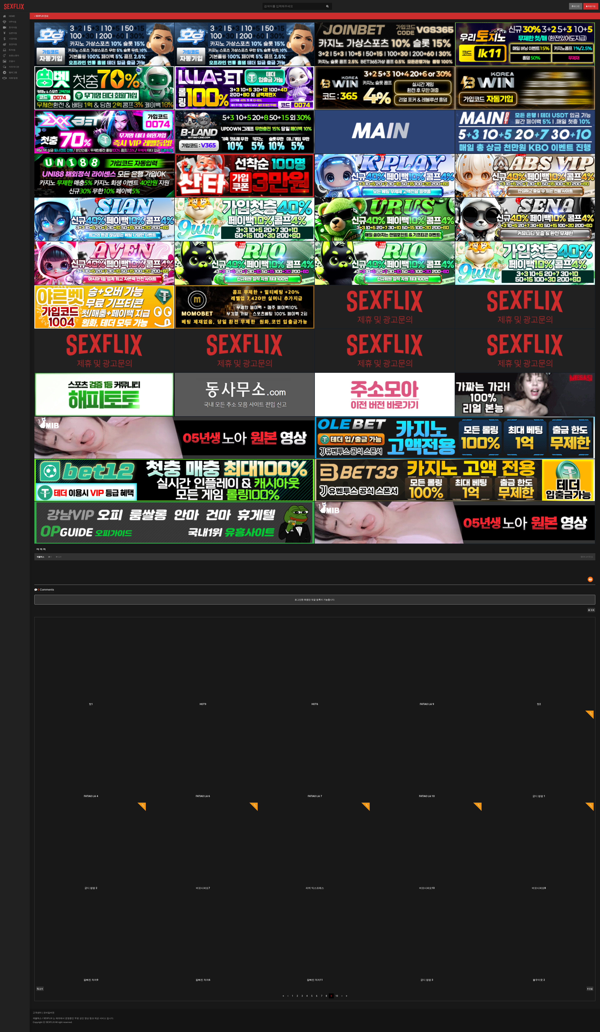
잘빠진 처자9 (91, 979)
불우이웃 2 (539, 979)
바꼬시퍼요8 (539, 888)
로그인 (576, 6)
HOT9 (203, 704)
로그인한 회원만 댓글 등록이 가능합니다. (315, 599)
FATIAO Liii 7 (315, 796)
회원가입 (591, 6)
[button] (591, 610)
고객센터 (37, 1012)
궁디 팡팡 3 (426, 979)
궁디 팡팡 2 (91, 888)
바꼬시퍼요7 (203, 888)
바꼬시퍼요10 (427, 888)
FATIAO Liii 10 (427, 796)
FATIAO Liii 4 (91, 796)
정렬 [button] (590, 989)
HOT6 (315, 704)
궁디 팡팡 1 (538, 796)
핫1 (91, 704)
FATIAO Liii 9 (427, 704)
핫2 (539, 704)
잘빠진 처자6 (203, 979)
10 (336, 996)
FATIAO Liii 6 (203, 796)
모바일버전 (48, 1012)
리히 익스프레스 (315, 888)
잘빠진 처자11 (315, 979)
